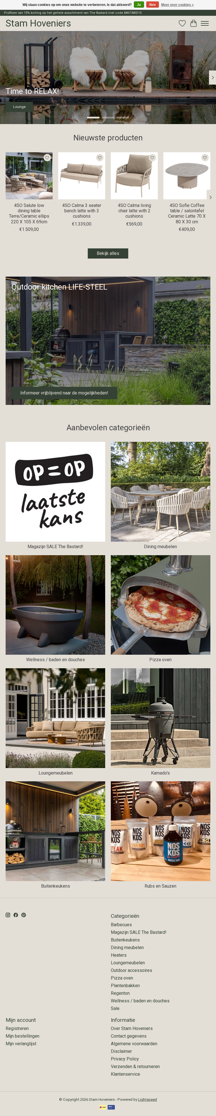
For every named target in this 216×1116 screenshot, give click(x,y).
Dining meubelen (160, 546)
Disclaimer (121, 1051)
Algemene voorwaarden (134, 1043)
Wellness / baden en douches (55, 659)
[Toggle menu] (204, 23)
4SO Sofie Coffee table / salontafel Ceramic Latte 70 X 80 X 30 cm (187, 213)
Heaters (119, 955)
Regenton (120, 993)
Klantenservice (125, 1074)
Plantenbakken (125, 985)
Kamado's (160, 773)
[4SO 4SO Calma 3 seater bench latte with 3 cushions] (81, 175)
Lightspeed (147, 1099)
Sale (115, 1008)
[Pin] (111, 1107)
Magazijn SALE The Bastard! (55, 546)
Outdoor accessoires (131, 970)
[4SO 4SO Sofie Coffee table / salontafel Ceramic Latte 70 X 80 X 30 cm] (186, 175)
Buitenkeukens (55, 886)
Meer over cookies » (177, 5)
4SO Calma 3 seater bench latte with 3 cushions (81, 211)
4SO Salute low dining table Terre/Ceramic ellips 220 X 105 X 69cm (29, 213)
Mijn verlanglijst (21, 1043)
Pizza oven (160, 659)
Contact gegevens (129, 1036)
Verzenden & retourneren (135, 1066)
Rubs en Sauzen (160, 886)
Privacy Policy (125, 1059)
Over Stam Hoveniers (132, 1028)
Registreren (17, 1028)
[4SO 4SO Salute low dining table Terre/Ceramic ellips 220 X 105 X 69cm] (29, 175)
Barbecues (121, 924)
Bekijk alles (108, 253)
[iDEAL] (102, 1107)
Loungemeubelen (56, 773)
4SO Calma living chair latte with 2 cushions (134, 211)
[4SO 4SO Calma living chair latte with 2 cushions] (134, 175)
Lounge (19, 106)
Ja (139, 5)
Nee (152, 5)
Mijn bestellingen (22, 1036)
